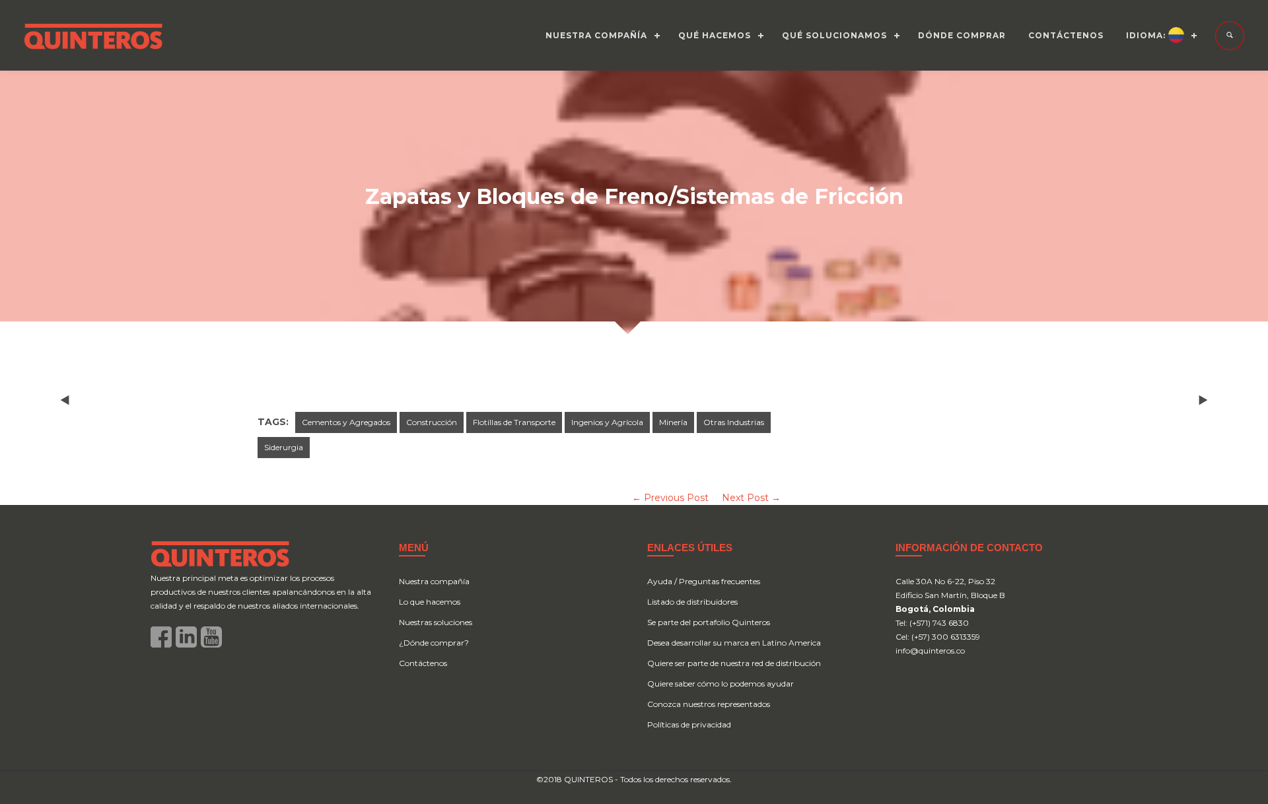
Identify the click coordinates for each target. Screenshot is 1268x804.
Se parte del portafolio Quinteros (708, 622)
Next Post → (751, 498)
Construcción (431, 422)
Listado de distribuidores (692, 602)
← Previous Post (670, 498)
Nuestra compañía (434, 581)
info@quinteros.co (930, 650)
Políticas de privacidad (689, 724)
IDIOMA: (1147, 35)
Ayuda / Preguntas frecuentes (703, 581)
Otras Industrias (733, 422)
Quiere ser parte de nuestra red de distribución (734, 663)
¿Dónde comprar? (434, 643)
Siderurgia (283, 447)
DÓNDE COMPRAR (962, 35)
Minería (673, 422)
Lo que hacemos (429, 602)
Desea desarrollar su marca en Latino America (734, 643)
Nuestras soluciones (435, 622)
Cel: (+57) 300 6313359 (938, 637)
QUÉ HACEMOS (714, 35)
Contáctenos (423, 663)
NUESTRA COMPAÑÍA (596, 35)
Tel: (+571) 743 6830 (932, 623)
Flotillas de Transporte (514, 422)
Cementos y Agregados (346, 422)
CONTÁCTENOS (1066, 35)
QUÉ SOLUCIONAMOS (834, 35)
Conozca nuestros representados (708, 704)
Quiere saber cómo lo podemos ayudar (720, 683)
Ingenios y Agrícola (607, 422)
